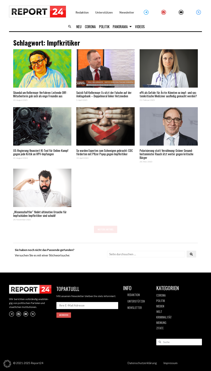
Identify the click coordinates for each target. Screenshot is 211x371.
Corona (90, 26)
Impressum (170, 363)
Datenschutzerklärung (142, 363)
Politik (104, 26)
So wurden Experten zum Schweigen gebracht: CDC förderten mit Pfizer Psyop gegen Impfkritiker (104, 152)
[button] (70, 26)
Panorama (120, 26)
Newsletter (126, 12)
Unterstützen (104, 12)
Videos (140, 26)
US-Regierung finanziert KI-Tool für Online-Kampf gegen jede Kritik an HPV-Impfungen (40, 152)
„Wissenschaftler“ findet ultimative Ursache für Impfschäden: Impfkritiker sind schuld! (40, 214)
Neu (79, 26)
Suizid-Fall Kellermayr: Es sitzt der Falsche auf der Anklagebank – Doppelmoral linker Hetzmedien (104, 94)
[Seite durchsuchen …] (146, 254)
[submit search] (191, 254)
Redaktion (82, 12)
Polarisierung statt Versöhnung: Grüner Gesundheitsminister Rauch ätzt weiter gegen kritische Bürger (166, 154)
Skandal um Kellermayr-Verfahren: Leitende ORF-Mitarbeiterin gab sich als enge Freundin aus (40, 94)
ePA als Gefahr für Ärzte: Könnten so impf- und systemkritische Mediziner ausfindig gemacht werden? (168, 94)
